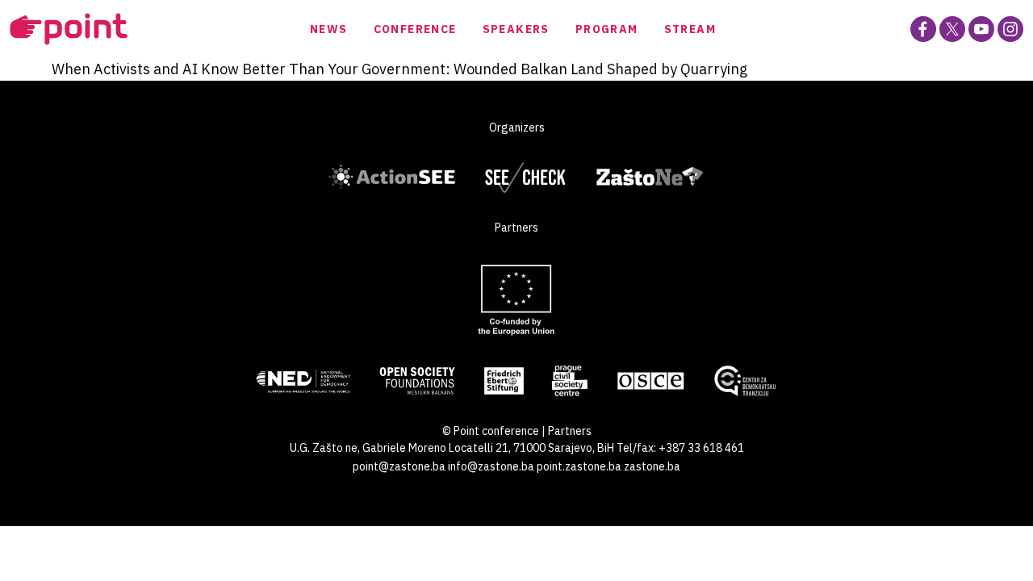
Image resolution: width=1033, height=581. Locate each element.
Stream (690, 29)
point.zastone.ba (579, 466)
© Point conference (490, 431)
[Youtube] (981, 29)
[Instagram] (1010, 29)
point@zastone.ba (399, 466)
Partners (570, 431)
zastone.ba (652, 466)
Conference (415, 29)
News (329, 29)
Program (606, 29)
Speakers (516, 29)
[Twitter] (952, 29)
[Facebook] (923, 29)
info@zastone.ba (491, 466)
